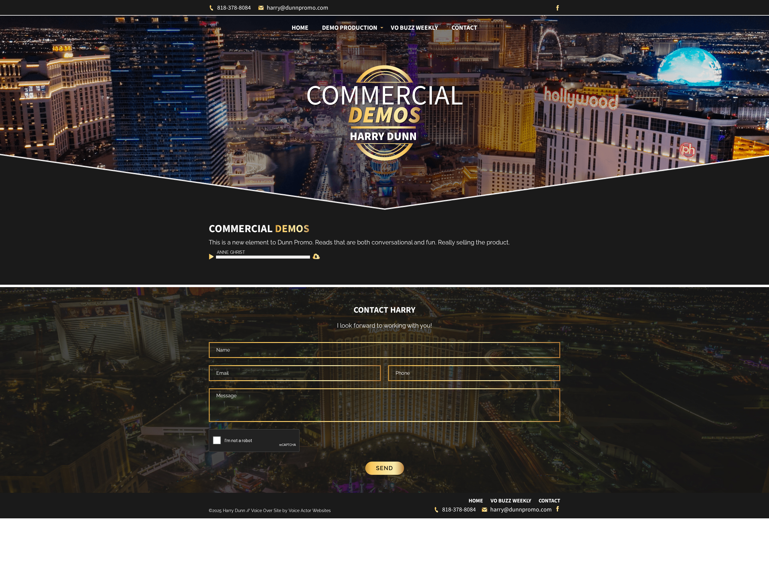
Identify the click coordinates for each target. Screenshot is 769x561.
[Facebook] (557, 8)
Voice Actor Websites (310, 510)
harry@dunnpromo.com (297, 8)
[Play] (213, 258)
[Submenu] (381, 27)
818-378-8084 (234, 8)
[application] (259, 256)
